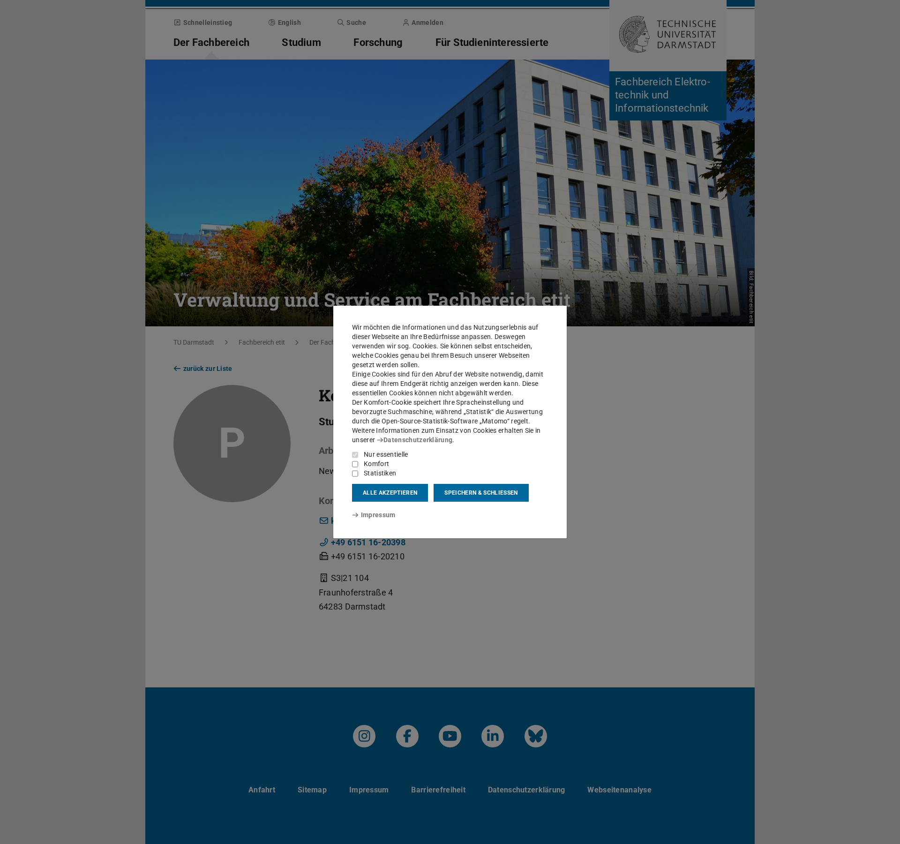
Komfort (376, 463)
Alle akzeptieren (390, 493)
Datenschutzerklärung (417, 440)
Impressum (378, 515)
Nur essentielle (386, 454)
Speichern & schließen (481, 493)
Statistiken (380, 473)
